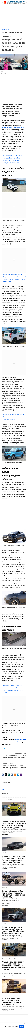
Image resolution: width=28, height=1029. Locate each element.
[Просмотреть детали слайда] (14, 749)
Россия (4, 852)
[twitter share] (6, 774)
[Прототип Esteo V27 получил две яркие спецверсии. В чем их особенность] (14, 986)
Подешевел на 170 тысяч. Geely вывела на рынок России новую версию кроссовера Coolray (13, 859)
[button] (14, 185)
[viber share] (21, 775)
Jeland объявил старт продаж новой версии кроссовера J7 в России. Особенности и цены (13, 930)
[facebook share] (3, 775)
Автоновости (16, 26)
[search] (27, 2)
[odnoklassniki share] (15, 775)
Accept (21, 1026)
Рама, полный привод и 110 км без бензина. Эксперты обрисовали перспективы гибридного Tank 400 (13, 966)
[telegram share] (18, 775)
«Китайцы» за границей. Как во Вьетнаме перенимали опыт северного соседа (13, 417)
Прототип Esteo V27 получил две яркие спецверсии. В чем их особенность (12, 1001)
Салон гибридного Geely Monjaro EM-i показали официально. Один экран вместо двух (13, 894)
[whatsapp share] (9, 775)
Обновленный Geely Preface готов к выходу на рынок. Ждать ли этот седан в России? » (14, 757)
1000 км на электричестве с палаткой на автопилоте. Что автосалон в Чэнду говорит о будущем (14, 824)
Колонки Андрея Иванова (9, 958)
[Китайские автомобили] (14, 2)
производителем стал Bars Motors (13, 127)
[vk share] (12, 775)
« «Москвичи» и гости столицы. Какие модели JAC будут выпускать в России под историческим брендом (14, 767)
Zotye (3, 789)
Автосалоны (5, 817)
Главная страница (6, 26)
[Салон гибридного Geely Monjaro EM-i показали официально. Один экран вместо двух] (14, 879)
